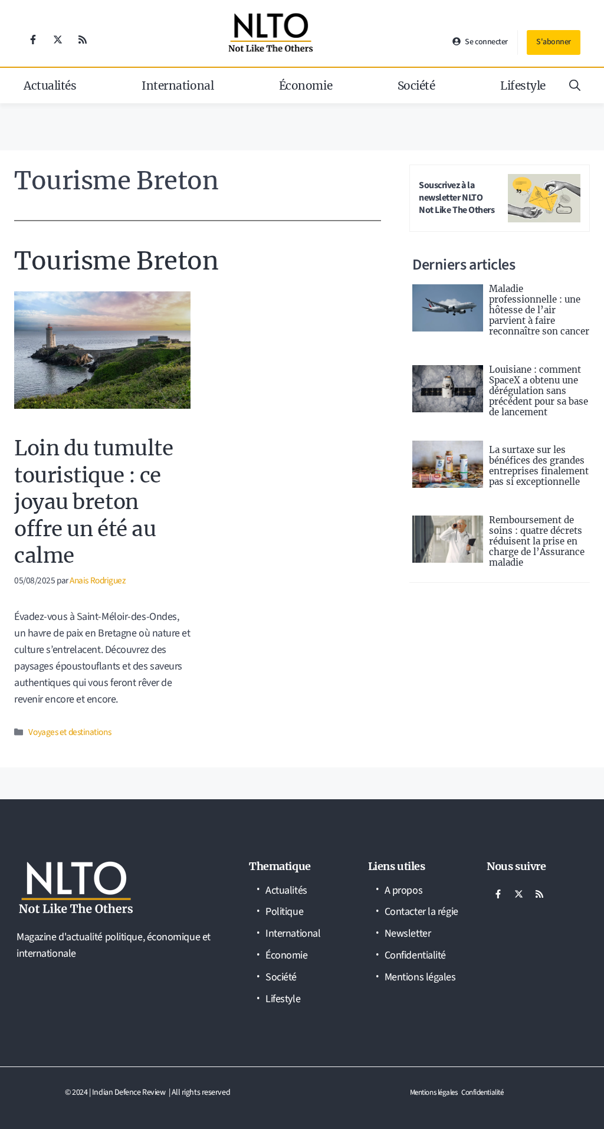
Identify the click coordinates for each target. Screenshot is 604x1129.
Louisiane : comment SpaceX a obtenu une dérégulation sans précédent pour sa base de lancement (538, 391)
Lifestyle (523, 85)
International (178, 85)
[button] (574, 85)
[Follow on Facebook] (33, 39)
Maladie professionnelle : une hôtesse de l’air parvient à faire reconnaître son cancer (539, 310)
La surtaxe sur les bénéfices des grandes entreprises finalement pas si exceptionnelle (539, 465)
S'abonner (553, 42)
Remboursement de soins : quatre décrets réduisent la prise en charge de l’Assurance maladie (537, 541)
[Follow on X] (57, 39)
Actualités (50, 85)
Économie (305, 85)
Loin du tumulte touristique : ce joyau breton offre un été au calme (93, 502)
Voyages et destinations (69, 732)
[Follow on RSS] (82, 39)
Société (416, 85)
